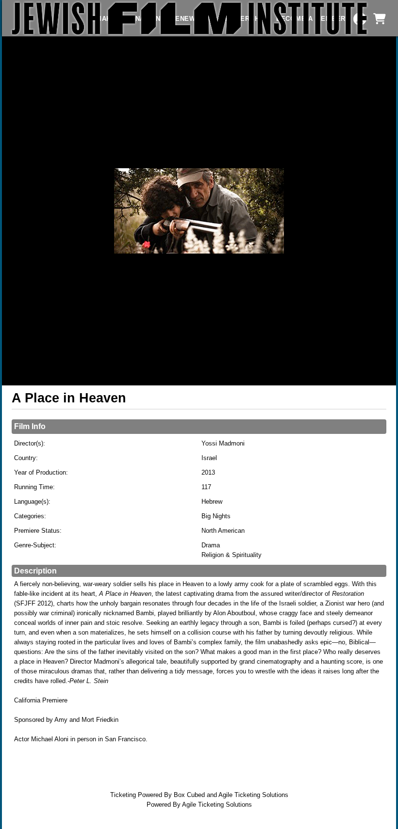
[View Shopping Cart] (379, 19)
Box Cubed (189, 794)
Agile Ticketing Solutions (253, 794)
